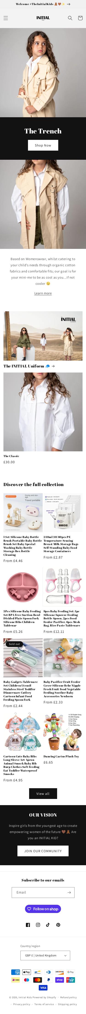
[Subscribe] (69, 892)
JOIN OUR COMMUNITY (43, 851)
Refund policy (68, 997)
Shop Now (43, 145)
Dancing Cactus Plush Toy (61, 756)
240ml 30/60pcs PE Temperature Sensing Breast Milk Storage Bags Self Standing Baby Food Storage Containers (61, 544)
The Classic (11, 456)
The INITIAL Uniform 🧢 (26, 366)
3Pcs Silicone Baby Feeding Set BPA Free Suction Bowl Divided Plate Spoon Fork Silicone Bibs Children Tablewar (22, 618)
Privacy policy (21, 1004)
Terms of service (44, 1004)
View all (43, 793)
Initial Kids (25, 997)
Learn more (43, 293)
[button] (6, 18)
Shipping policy (67, 1004)
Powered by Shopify (44, 997)
